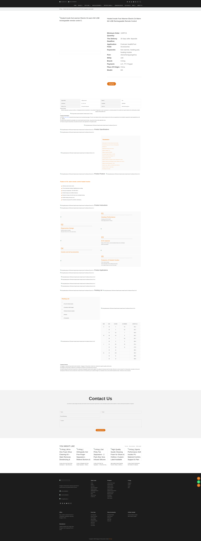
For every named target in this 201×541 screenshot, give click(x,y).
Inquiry (111, 84)
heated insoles (66, 117)
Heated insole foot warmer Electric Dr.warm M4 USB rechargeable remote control (78, 9)
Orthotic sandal (138, 446)
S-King (60, 9)
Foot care (126, 446)
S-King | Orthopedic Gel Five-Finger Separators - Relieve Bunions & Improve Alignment (82, 464)
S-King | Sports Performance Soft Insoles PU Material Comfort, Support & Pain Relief (134, 464)
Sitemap (110, 538)
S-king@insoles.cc (64, 498)
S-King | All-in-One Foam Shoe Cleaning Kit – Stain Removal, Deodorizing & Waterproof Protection (65, 464)
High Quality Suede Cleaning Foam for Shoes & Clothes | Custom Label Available (117, 464)
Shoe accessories (132, 446)
